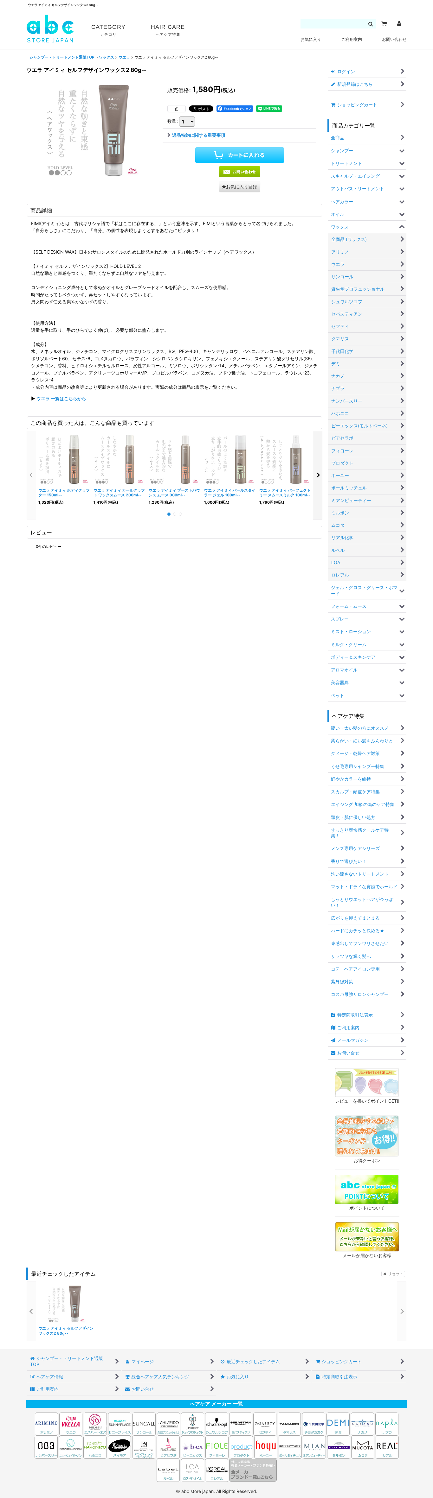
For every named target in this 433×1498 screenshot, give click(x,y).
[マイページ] (399, 24)
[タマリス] (289, 1423)
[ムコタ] (362, 1446)
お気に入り (311, 39)
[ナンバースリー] (46, 1446)
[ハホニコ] (95, 1446)
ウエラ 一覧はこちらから (61, 398)
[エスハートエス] (95, 1423)
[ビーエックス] (192, 1446)
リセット (395, 1273)
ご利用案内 (351, 39)
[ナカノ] (362, 1423)
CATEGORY (108, 30)
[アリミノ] (46, 1423)
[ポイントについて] (366, 1189)
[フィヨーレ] (217, 1446)
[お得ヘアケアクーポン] (366, 1135)
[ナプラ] (386, 1423)
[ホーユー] (265, 1446)
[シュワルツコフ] (217, 1423)
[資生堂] (168, 1423)
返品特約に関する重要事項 (198, 135)
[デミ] (338, 1423)
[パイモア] (119, 1446)
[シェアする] (176, 108)
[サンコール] (144, 1423)
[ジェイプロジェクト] (192, 1423)
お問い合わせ (394, 39)
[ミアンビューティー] (314, 1446)
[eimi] (92, 129)
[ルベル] (168, 1469)
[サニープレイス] (119, 1423)
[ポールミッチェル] (291, 1446)
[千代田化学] (313, 1423)
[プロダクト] (241, 1446)
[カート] (384, 24)
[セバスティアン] (180, 1423)
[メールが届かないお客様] (367, 1236)
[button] (239, 186)
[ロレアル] (216, 1469)
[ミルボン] (339, 1446)
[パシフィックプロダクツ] (143, 1446)
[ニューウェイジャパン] (70, 1446)
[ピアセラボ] (168, 1446)
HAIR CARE (168, 30)
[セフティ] (264, 1423)
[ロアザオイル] (192, 1469)
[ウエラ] (70, 1423)
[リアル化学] (387, 1446)
